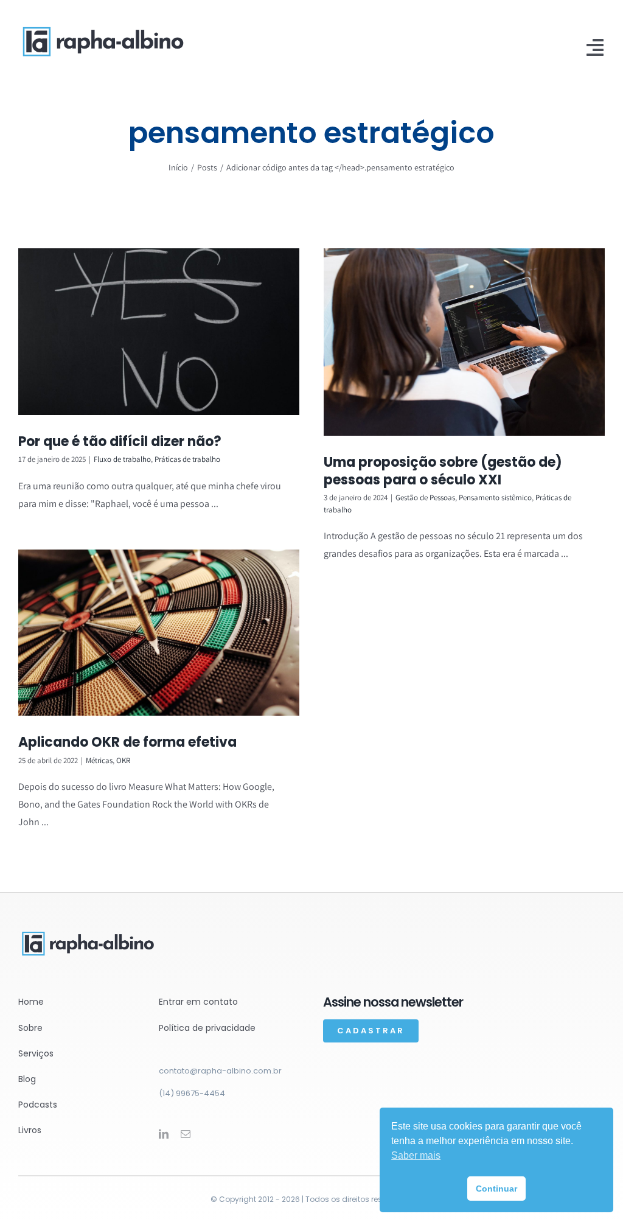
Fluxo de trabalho (122, 459)
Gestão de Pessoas (425, 497)
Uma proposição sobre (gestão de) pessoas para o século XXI (443, 471)
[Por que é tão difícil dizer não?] (158, 331)
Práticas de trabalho (187, 459)
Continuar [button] (496, 1188)
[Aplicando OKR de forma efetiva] (158, 633)
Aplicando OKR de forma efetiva (127, 742)
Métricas (99, 760)
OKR (123, 760)
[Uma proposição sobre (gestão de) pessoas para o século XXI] (464, 342)
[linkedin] (164, 1134)
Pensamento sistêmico (495, 497)
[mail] (185, 1134)
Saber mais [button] (415, 1155)
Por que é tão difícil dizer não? (119, 441)
